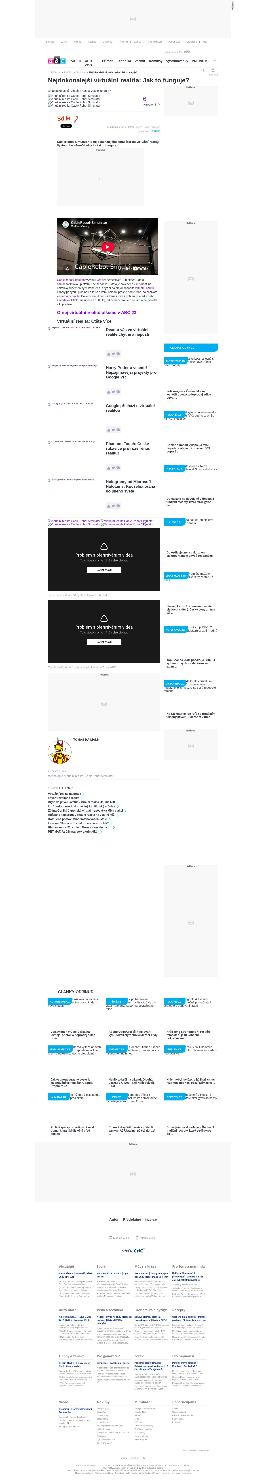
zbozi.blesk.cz (103, 1422)
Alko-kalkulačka (67, 1317)
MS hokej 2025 (104, 1273)
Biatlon (118, 1273)
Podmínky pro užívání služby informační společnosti (130, 1470)
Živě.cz (137, 42)
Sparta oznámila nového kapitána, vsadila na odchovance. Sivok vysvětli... (111, 1288)
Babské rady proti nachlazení (149, 1366)
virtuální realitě (70, 296)
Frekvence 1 (177, 1419)
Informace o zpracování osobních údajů (172, 1470)
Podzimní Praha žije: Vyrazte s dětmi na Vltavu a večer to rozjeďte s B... (188, 1295)
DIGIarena (192, 42)
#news (126, 1363)
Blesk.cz (50, 42)
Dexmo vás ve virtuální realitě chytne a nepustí (127, 332)
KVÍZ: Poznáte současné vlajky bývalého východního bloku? (72, 1384)
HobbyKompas (103, 1429)
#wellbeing (115, 1363)
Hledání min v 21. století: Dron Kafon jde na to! (79, 827)
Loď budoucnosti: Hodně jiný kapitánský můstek (81, 806)
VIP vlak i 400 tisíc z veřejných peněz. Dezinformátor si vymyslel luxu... (75, 1283)
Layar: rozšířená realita (63, 797)
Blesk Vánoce (66, 1273)
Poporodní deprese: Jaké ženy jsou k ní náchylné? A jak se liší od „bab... (150, 1387)
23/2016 (156, 131)
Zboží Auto (101, 1436)
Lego (136, 1419)
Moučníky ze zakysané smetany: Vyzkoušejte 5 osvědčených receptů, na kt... (188, 1332)
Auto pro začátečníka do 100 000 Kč (113, 1432)
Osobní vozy (102, 1415)
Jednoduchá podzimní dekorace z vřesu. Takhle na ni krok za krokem (187, 1289)
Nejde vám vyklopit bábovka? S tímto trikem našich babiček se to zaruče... (188, 1338)
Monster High (140, 1412)
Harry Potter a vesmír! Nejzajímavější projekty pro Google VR (131, 372)
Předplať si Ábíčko (174, 52)
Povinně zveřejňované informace (176, 1473)
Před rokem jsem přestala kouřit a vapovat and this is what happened (112, 1375)
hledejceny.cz (103, 1408)
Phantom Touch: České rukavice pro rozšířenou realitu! (128, 448)
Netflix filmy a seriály (70, 1366)
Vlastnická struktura (104, 1473)
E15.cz (64, 42)
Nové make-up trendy (157, 1277)
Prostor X (64, 1409)
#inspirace (102, 1363)
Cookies (195, 1470)
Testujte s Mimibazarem (144, 1408)
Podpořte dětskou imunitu (147, 1363)
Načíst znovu (104, 570)
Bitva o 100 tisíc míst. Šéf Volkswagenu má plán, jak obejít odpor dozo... (151, 1326)
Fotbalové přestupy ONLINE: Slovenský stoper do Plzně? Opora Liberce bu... (112, 1282)
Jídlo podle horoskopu (194, 1320)
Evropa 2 (176, 1422)
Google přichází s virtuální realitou (130, 408)
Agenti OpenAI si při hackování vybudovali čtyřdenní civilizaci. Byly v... (114, 1329)
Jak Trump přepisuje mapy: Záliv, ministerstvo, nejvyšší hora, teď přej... (151, 1294)
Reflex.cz (123, 42)
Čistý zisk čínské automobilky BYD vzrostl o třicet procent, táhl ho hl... (149, 1332)
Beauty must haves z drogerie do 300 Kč (113, 1381)
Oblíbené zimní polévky (184, 1317)
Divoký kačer (83, 1363)
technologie (55, 776)
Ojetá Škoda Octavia (106, 1439)
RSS (144, 1458)
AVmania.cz (174, 42)
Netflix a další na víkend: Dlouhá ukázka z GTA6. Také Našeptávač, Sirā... (112, 1341)
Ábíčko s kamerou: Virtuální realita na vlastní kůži (81, 814)
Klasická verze (121, 1238)
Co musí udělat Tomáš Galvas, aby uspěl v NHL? (74, 1421)
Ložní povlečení (141, 1436)
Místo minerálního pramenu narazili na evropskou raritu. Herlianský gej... (75, 1378)
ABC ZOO (88, 63)
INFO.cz (70, 1277)
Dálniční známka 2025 (77, 1320)
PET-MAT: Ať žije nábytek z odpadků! (73, 831)
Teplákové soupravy (143, 1429)
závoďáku (63, 300)
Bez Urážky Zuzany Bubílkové (72, 1417)
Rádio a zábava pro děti (182, 1415)
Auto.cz (77, 42)
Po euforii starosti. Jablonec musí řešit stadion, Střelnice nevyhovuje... (113, 1294)
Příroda (107, 61)
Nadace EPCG (159, 1320)
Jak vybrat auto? (104, 1443)
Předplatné (132, 1219)
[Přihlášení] (213, 70)
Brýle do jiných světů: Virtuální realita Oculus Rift (81, 802)
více (205, 42)
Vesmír (140, 61)
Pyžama (138, 1422)
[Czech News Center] (139, 1250)
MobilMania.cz (155, 42)
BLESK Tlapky (66, 1363)
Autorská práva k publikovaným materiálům (86, 1470)
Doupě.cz (107, 42)
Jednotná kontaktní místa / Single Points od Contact (137, 1473)
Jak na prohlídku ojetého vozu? (110, 1426)
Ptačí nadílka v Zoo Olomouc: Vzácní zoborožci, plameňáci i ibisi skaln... (188, 1384)
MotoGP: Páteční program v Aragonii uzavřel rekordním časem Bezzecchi (75, 1332)
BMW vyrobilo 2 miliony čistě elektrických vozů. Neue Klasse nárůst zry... (76, 1338)
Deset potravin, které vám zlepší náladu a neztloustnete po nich (148, 1381)
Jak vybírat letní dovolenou (186, 1280)
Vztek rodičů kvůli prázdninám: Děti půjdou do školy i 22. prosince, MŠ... (150, 1283)
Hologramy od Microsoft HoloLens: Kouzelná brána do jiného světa (130, 486)
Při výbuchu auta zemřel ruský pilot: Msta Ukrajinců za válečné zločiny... (74, 1294)
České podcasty (179, 1412)
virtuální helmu (144, 288)
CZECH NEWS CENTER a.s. (111, 1465)
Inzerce (151, 1219)
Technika (124, 61)
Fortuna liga (65, 1412)
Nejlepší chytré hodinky (109, 1317)
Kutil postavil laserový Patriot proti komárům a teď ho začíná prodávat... (113, 1335)
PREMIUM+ (200, 61)
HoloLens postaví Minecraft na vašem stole (77, 819)
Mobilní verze (147, 1238)
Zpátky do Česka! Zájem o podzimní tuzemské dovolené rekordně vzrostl (75, 1372)
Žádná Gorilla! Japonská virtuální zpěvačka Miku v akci (85, 810)
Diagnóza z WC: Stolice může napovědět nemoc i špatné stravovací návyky (151, 1375)
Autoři (114, 1219)
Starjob (175, 1408)
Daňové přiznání (143, 1317)
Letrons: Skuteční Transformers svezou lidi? (78, 823)
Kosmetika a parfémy (143, 1426)
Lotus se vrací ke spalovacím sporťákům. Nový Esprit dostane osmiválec (73, 1326)
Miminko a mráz (195, 1276)
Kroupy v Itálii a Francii (69, 1426)
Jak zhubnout (141, 1273)
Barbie (137, 1415)
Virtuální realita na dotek (64, 793)
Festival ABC (190, 1366)
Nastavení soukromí (84, 1473)
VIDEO (76, 61)
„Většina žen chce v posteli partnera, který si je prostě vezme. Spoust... (75, 1289)
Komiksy (155, 61)
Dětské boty (139, 1432)
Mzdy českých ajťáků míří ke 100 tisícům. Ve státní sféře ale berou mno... (151, 1338)
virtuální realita (73, 776)
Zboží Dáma (102, 1419)
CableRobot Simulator (71, 279)
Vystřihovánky (177, 61)
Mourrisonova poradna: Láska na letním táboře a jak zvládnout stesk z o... (188, 1372)
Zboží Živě (101, 1412)
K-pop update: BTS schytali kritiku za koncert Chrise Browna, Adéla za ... (113, 1369)
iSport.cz (92, 42)
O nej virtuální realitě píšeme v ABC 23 (96, 312)
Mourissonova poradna (184, 1363)
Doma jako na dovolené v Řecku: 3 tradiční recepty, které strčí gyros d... (188, 1326)
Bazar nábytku (140, 1439)
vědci (100, 279)
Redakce (134, 1458)
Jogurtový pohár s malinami (184, 1285)
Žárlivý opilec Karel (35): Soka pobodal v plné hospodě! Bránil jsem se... (151, 1289)
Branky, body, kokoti (81, 1409)
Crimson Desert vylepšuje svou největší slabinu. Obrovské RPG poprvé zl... (186, 1378)
